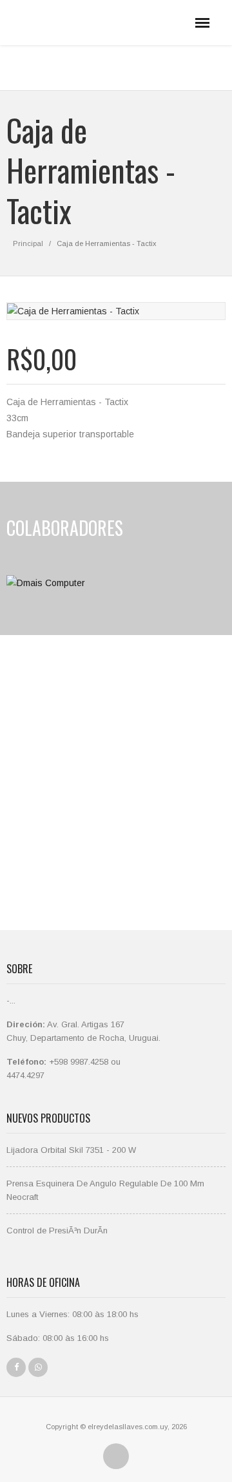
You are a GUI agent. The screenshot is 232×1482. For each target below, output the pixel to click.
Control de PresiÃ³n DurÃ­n (57, 1230)
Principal (28, 243)
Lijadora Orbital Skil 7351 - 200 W (71, 1150)
